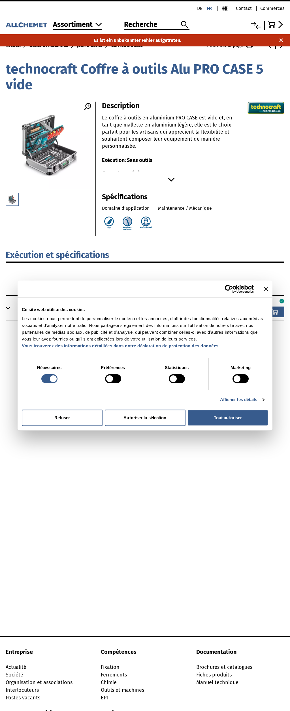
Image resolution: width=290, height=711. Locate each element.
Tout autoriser (228, 417)
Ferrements (114, 675)
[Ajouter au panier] (275, 312)
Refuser (62, 417)
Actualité (16, 667)
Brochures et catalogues (224, 667)
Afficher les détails (238, 399)
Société (14, 675)
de (199, 8)
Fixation (110, 667)
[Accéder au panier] (276, 24)
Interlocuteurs (22, 690)
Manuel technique (217, 682)
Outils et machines (122, 690)
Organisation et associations (39, 682)
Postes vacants (23, 698)
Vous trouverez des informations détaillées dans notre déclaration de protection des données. (121, 345)
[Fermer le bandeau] (266, 289)
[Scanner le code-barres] (224, 8)
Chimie (109, 682)
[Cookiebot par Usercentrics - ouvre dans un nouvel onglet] (229, 289)
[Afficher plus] (171, 179)
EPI (104, 698)
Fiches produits (214, 675)
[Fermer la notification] (281, 40)
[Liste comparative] (256, 25)
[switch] (113, 378)
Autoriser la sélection (144, 417)
